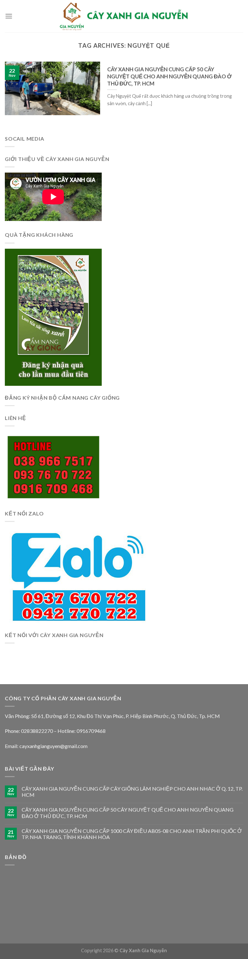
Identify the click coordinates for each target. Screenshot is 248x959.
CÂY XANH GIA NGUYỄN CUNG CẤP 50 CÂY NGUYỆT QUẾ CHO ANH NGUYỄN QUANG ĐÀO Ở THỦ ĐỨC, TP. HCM (127, 812)
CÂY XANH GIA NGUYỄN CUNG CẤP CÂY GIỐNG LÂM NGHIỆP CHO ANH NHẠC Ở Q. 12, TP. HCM (132, 791)
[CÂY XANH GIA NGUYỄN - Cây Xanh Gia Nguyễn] (124, 16)
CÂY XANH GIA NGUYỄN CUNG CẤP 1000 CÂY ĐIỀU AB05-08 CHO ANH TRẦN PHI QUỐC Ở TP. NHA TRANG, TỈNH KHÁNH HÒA (132, 834)
